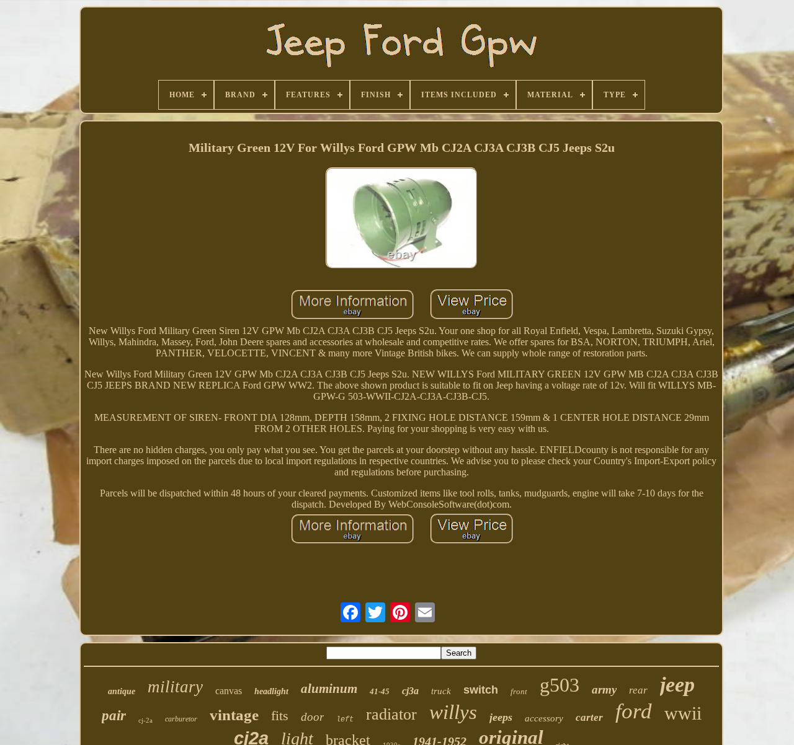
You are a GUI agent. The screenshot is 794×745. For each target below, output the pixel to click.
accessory (544, 718)
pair (114, 715)
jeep (677, 684)
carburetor (181, 719)
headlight (271, 691)
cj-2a (145, 720)
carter (589, 717)
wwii (683, 713)
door (312, 716)
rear (638, 690)
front (519, 691)
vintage (234, 715)
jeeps (500, 717)
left (345, 719)
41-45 (380, 691)
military (175, 686)
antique (121, 691)
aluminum (329, 688)
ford (633, 711)
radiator (391, 714)
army (604, 689)
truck (441, 691)
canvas (228, 690)
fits (279, 715)
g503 (559, 685)
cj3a (410, 690)
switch (480, 690)
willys (453, 712)
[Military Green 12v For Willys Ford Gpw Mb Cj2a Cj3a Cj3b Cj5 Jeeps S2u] (401, 219)
